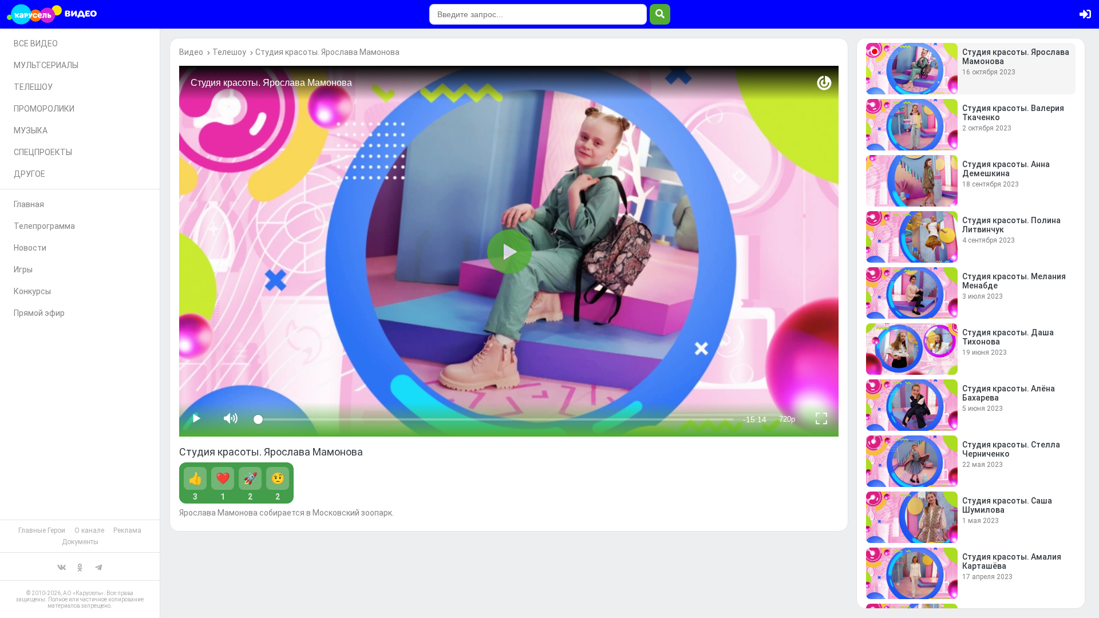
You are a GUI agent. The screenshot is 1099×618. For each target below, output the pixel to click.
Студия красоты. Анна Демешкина (1006, 169)
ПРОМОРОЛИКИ (44, 108)
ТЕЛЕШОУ (33, 87)
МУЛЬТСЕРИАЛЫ (46, 65)
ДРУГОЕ (29, 174)
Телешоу (229, 52)
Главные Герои (41, 530)
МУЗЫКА (31, 130)
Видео (191, 52)
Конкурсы (32, 291)
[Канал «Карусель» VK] (62, 566)
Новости (30, 247)
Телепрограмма (44, 226)
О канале (89, 530)
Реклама (127, 530)
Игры (23, 269)
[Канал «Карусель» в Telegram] (98, 566)
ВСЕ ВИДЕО (36, 43)
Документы (80, 542)
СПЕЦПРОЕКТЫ (43, 152)
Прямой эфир (39, 313)
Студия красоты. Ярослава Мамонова (327, 52)
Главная (29, 204)
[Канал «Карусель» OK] (80, 566)
